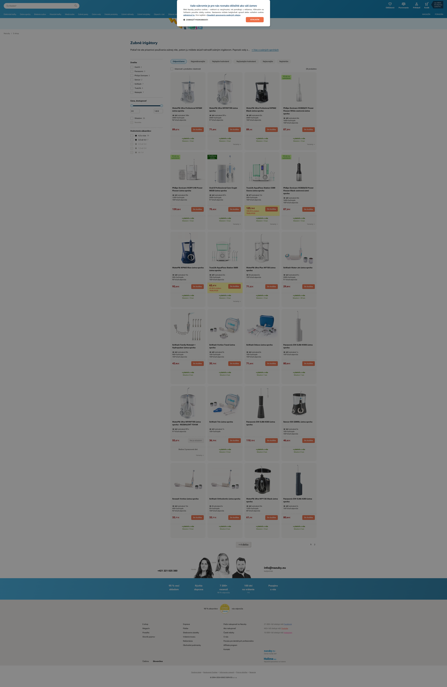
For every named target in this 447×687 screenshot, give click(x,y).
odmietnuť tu (189, 15)
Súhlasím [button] (254, 19)
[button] (195, 19)
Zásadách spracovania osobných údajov (223, 15)
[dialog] (223, 13)
